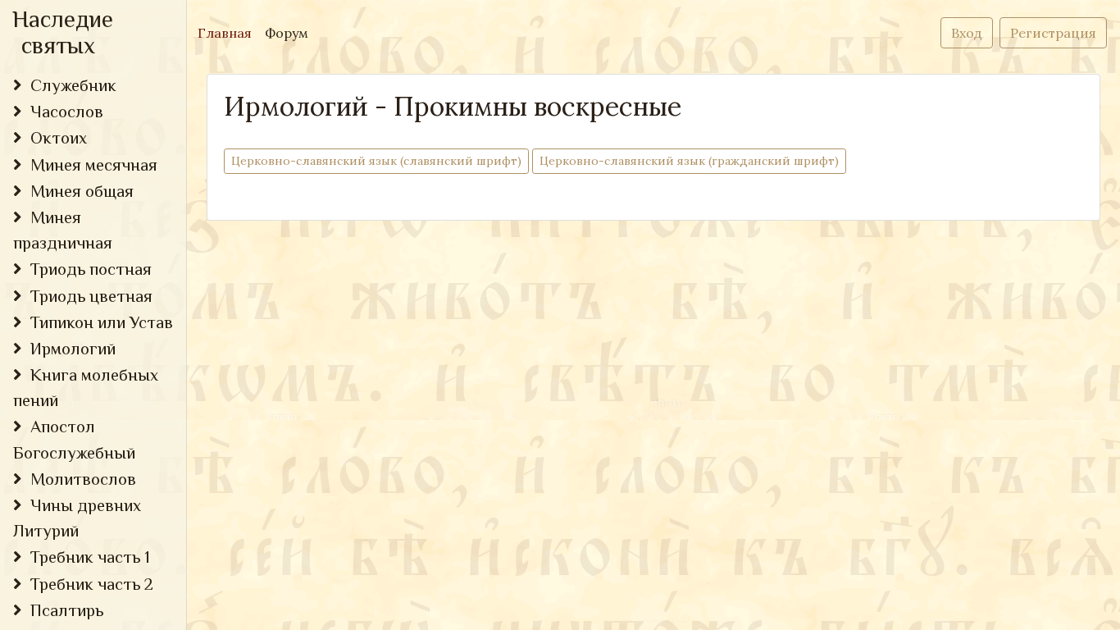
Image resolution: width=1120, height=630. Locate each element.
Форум (286, 33)
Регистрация (1053, 33)
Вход (966, 33)
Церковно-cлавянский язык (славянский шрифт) (376, 160)
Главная (228, 32)
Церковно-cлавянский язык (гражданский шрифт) (689, 160)
